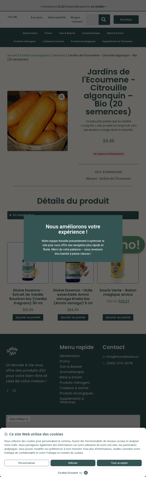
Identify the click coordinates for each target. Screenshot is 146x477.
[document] (73, 238)
